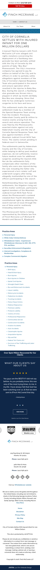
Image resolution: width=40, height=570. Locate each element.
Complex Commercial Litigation (15, 256)
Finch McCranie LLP (26, 559)
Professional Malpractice (16, 317)
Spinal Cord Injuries (14, 281)
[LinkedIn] (22, 477)
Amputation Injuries (15, 334)
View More (20, 412)
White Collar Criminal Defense (15, 238)
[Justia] (27, 477)
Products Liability (14, 311)
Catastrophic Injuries (15, 331)
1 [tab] (17, 405)
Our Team (20, 26)
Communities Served (15, 320)
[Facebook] (12, 477)
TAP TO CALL (20, 6)
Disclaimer (20, 512)
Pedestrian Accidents (15, 296)
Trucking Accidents (14, 299)
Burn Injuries (12, 275)
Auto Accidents (13, 328)
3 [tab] (22, 405)
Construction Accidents (16, 323)
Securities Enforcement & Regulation (17, 248)
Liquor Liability (13, 290)
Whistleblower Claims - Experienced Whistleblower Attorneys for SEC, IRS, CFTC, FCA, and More (20, 243)
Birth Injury (12, 269)
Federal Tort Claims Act (16, 340)
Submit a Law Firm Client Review (20, 418)
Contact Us (23, 22)
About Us (6, 26)
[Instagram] (17, 477)
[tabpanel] (20, 384)
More (33, 26)
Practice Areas (8, 231)
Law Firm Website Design (20, 567)
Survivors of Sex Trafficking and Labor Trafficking (21, 344)
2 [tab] (20, 405)
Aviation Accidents (14, 325)
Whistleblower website (23, 485)
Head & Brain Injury (14, 272)
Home (15, 22)
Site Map (20, 518)
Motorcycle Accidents (15, 293)
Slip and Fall (12, 337)
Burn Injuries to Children (16, 278)
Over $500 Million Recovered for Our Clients (20, 354)
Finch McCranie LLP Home (20, 14)
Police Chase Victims (15, 302)
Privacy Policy (20, 515)
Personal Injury (9, 235)
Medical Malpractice (15, 305)
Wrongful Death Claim (15, 284)
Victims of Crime (14, 314)
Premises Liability (14, 308)
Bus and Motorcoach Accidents (19, 287)
